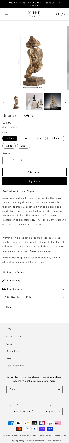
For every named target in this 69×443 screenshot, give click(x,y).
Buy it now (34, 181)
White (9, 145)
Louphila (14, 435)
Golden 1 (56, 138)
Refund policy (60, 435)
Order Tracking (14, 336)
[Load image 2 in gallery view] (34, 101)
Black (23, 145)
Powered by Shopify (27, 435)
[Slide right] (65, 102)
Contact (10, 343)
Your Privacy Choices (17, 365)
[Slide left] (3, 102)
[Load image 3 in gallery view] (52, 101)
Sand (39, 138)
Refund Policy (13, 351)
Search (10, 358)
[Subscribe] (58, 389)
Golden (10, 138)
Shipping (6, 127)
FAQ (8, 329)
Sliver (25, 138)
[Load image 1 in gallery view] (16, 101)
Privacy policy (45, 435)
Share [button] (9, 307)
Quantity (6, 152)
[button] (6, 14)
